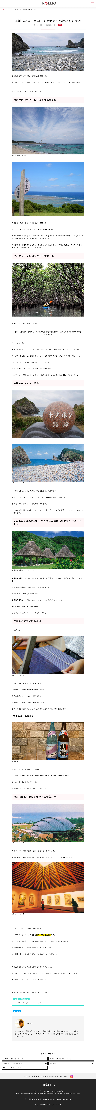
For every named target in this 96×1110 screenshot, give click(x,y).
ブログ (8, 9)
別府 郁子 (30, 1023)
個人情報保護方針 (58, 1091)
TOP (3, 9)
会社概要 (47, 1091)
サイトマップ (36, 1091)
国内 (60, 25)
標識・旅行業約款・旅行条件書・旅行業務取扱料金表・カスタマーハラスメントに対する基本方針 (48, 1093)
